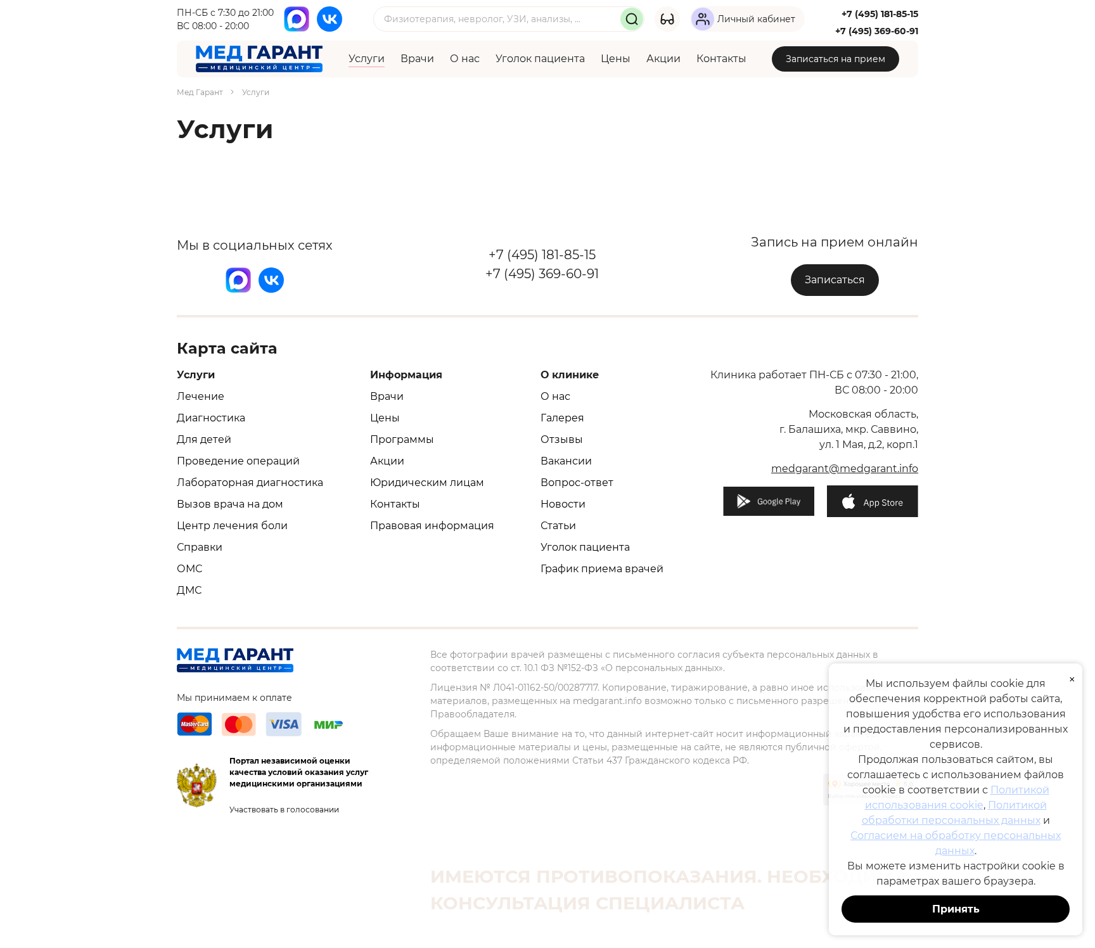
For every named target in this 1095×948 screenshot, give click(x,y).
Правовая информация (432, 526)
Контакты (721, 59)
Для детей (204, 439)
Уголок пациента (540, 59)
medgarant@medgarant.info (844, 469)
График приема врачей (602, 569)
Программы (402, 439)
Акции (663, 59)
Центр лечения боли (232, 526)
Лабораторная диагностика (250, 483)
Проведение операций (238, 461)
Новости (563, 504)
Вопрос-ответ (577, 483)
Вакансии (566, 461)
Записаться (835, 280)
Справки (199, 547)
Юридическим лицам (427, 483)
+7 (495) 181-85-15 (880, 14)
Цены (616, 59)
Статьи (558, 526)
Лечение (200, 396)
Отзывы (562, 439)
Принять (956, 909)
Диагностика (211, 418)
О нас (465, 59)
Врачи (417, 59)
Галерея (562, 418)
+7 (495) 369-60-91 (876, 31)
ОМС (189, 569)
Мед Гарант (200, 92)
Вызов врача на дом (230, 504)
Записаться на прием (835, 59)
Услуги (367, 59)
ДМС (189, 590)
